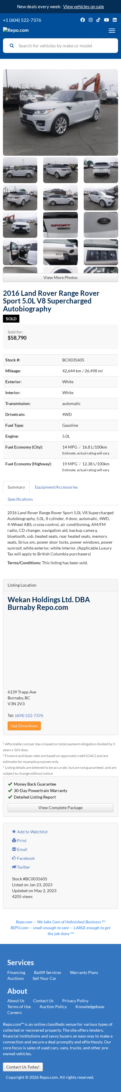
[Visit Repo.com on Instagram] (90, 19)
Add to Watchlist (32, 831)
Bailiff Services (47, 972)
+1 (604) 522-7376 (22, 20)
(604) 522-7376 (29, 715)
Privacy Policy (75, 1000)
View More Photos (60, 277)
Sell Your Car (44, 978)
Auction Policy (53, 1006)
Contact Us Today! (23, 1066)
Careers (14, 1012)
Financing (16, 972)
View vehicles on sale (83, 6)
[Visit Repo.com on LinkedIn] (114, 19)
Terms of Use (19, 1006)
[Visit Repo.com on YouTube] (106, 19)
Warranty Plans (84, 972)
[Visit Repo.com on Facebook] (82, 19)
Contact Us (43, 1000)
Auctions (15, 978)
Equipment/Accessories (56, 486)
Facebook (25, 858)
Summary (16, 486)
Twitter (23, 866)
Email (21, 849)
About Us (15, 1000)
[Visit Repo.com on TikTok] (98, 19)
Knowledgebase (89, 1006)
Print (21, 840)
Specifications (20, 499)
